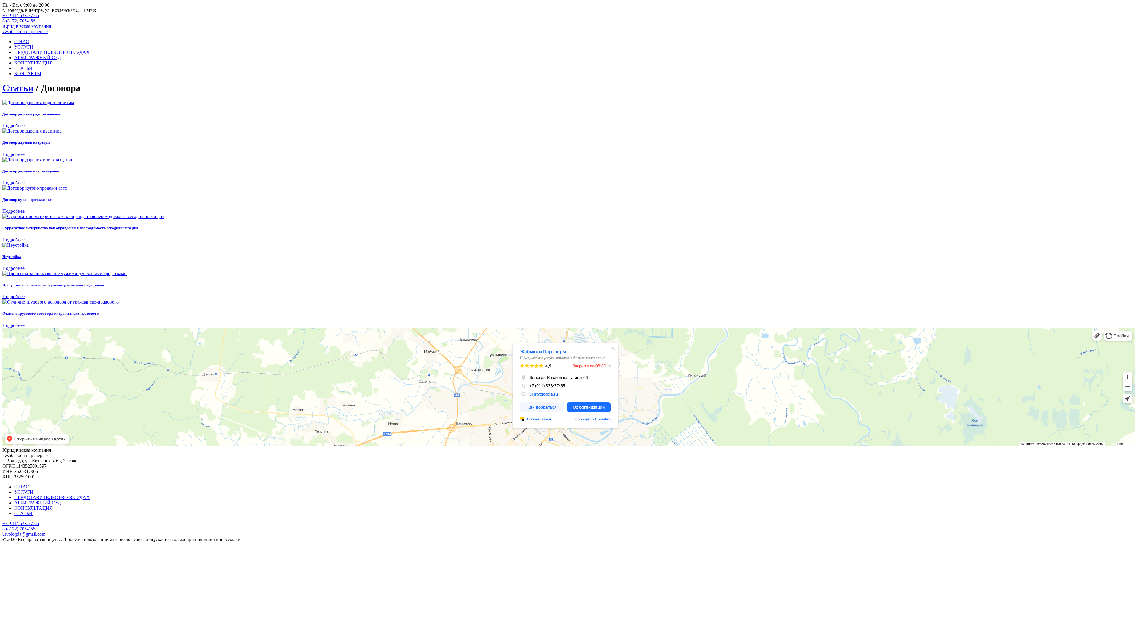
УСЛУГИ (23, 46)
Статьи (17, 88)
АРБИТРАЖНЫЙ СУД (37, 57)
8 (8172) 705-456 (18, 20)
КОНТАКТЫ (27, 73)
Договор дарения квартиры (26, 142)
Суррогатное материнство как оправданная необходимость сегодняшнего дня (70, 228)
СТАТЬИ (23, 68)
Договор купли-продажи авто (28, 199)
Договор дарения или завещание (30, 171)
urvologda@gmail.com (23, 534)
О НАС (21, 41)
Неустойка (11, 256)
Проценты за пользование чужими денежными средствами (53, 285)
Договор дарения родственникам (31, 114)
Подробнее (13, 125)
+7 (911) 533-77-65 (20, 15)
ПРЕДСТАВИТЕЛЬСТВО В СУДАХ (52, 52)
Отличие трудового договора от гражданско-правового (50, 313)
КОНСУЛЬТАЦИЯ (33, 62)
